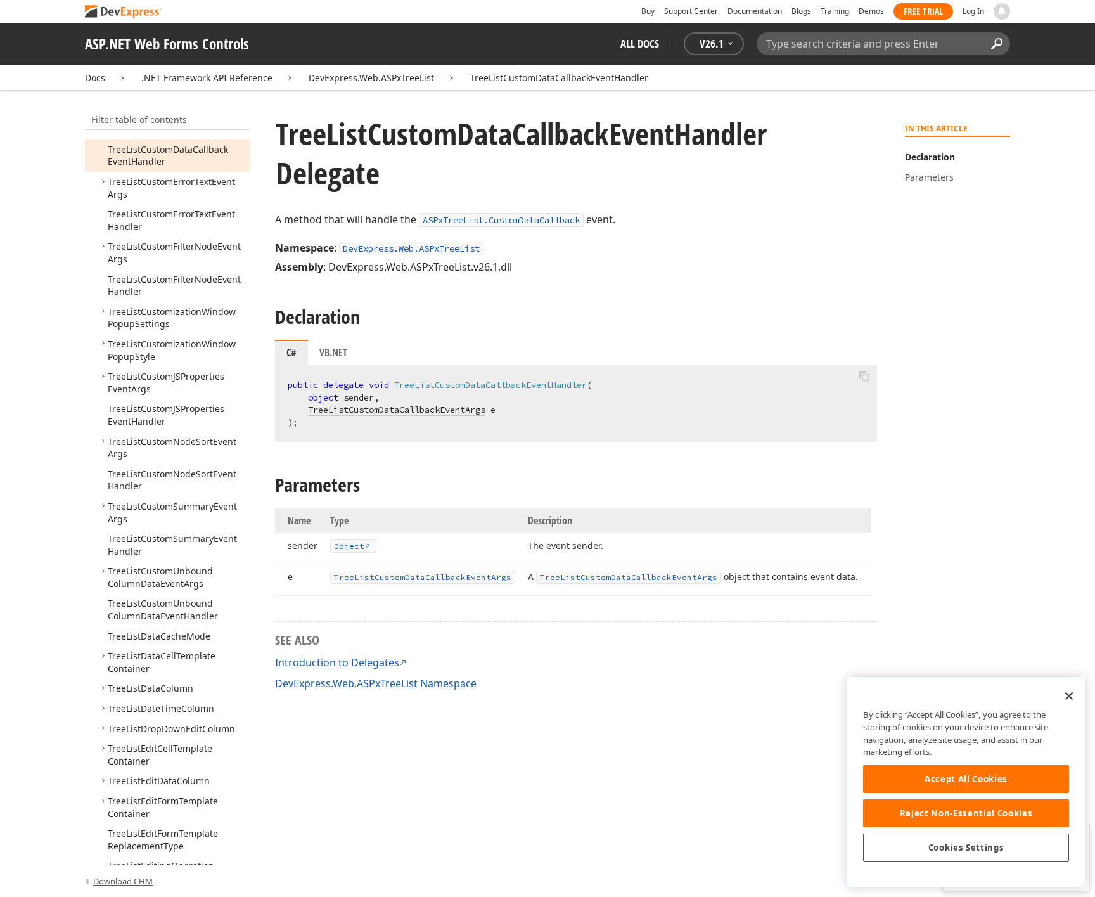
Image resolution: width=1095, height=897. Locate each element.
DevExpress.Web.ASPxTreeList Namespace (376, 683)
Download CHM (123, 881)
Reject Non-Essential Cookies (966, 813)
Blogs (801, 11)
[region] (966, 782)
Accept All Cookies (966, 779)
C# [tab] (291, 352)
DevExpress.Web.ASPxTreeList (371, 78)
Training (835, 11)
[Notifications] (1002, 11)
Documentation (754, 11)
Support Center (691, 11)
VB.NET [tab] (333, 352)
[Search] (996, 43)
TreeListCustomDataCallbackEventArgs (396, 409)
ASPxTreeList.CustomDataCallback (501, 220)
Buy (648, 11)
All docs (639, 43)
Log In (973, 11)
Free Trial (923, 11)
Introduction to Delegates (337, 662)
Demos (871, 11)
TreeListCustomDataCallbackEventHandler (559, 78)
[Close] (1069, 696)
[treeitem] (160, 577)
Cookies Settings (966, 847)
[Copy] (863, 376)
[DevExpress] (123, 12)
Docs (95, 78)
